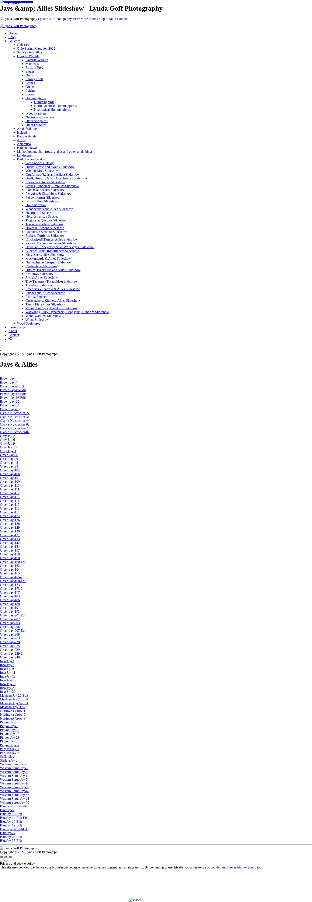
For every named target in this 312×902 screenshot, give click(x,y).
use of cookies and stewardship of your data (231, 867)
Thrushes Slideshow (39, 285)
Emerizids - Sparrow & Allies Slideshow (52, 289)
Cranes (30, 83)
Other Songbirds (36, 121)
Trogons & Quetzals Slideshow (46, 220)
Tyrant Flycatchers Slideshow (45, 304)
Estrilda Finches (36, 296)
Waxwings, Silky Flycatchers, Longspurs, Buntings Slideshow (67, 312)
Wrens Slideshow (37, 319)
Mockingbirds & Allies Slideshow (48, 258)
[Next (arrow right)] (6, 860)
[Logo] (18, 848)
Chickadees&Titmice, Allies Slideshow (51, 239)
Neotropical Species (38, 212)
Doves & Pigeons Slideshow (44, 228)
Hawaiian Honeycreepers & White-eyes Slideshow (59, 247)
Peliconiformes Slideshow (42, 197)
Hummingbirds (35, 98)
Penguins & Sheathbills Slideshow (48, 193)
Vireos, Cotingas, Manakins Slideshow (51, 308)
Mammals (32, 64)
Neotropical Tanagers (39, 117)
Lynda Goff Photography (55, 19)
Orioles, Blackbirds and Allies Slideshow (52, 270)
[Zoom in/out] (10, 857)
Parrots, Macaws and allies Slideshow (50, 243)
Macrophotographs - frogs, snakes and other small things (55, 151)
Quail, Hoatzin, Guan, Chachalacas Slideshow (56, 178)
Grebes (30, 86)
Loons (29, 94)
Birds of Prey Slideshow (41, 201)
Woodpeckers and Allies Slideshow (49, 209)
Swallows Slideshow (39, 274)
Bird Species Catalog (31, 159)
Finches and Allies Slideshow (45, 293)
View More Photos (85, 19)
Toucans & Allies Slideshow (44, 224)
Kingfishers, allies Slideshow (44, 254)
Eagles (29, 71)
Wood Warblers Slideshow (43, 316)
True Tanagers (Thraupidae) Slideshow (51, 281)
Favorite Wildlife (36, 60)
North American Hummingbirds (55, 106)
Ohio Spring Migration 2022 (36, 48)
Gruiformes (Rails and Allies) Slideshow (52, 174)
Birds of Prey (34, 67)
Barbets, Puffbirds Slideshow (45, 235)
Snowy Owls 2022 (29, 52)
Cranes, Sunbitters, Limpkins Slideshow (52, 186)
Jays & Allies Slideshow (41, 277)
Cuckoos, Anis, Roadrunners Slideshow (52, 251)
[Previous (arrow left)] (1, 860)
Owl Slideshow (35, 205)
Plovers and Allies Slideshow (45, 190)
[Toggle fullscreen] (6, 857)
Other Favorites (35, 125)
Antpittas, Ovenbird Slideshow (46, 232)
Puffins (30, 90)
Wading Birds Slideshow (42, 170)
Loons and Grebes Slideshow (45, 182)
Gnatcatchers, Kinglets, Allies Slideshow (52, 300)
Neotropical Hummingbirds (52, 109)
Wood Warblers (35, 113)
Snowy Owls (34, 79)
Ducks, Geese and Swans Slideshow (49, 167)
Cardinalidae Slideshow (41, 266)
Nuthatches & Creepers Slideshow (48, 262)
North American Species (41, 216)
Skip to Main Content (113, 19)
